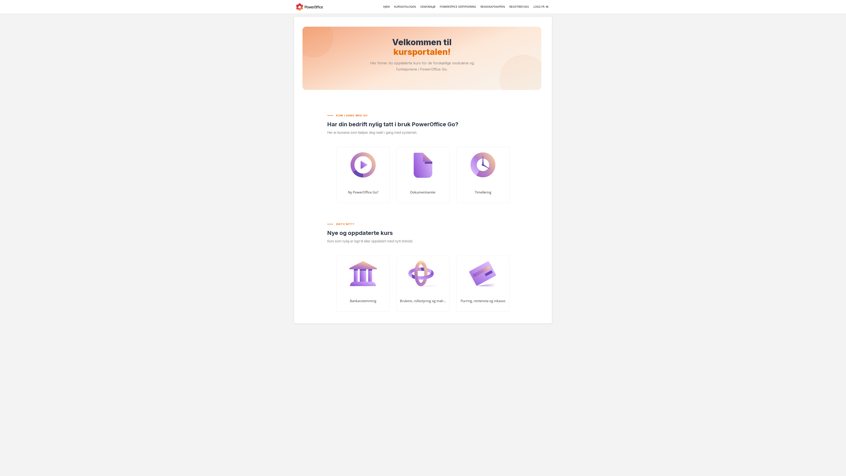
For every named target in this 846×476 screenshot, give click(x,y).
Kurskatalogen (405, 7)
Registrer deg (519, 7)
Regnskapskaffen (493, 7)
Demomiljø (427, 7)
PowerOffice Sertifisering (458, 7)
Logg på (539, 7)
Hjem (386, 7)
